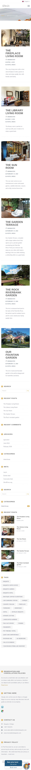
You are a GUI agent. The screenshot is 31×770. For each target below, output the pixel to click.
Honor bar (18, 608)
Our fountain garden (12, 355)
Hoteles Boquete (17, 612)
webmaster (11, 59)
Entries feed (6, 475)
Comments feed (8, 479)
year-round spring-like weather (14, 646)
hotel (5, 612)
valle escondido (8, 642)
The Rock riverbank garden (13, 292)
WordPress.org (7, 482)
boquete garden (8, 589)
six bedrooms (21, 638)
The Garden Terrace (14, 223)
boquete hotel (8, 593)
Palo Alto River (8, 623)
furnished (6, 608)
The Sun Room (11, 166)
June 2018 (6, 443)
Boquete (6, 581)
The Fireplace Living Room (14, 53)
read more (11, 754)
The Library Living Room (14, 112)
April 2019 (6, 440)
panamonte (7, 627)
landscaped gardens (10, 619)
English (26, 1)
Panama (20, 623)
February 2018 (7, 446)
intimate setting (8, 615)
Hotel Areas (11, 64)
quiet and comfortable (11, 634)
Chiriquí (24, 600)
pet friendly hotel (9, 631)
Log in (5, 472)
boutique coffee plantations (13, 596)
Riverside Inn (7, 638)
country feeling (8, 604)
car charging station (10, 600)
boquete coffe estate (10, 585)
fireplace (22, 604)
